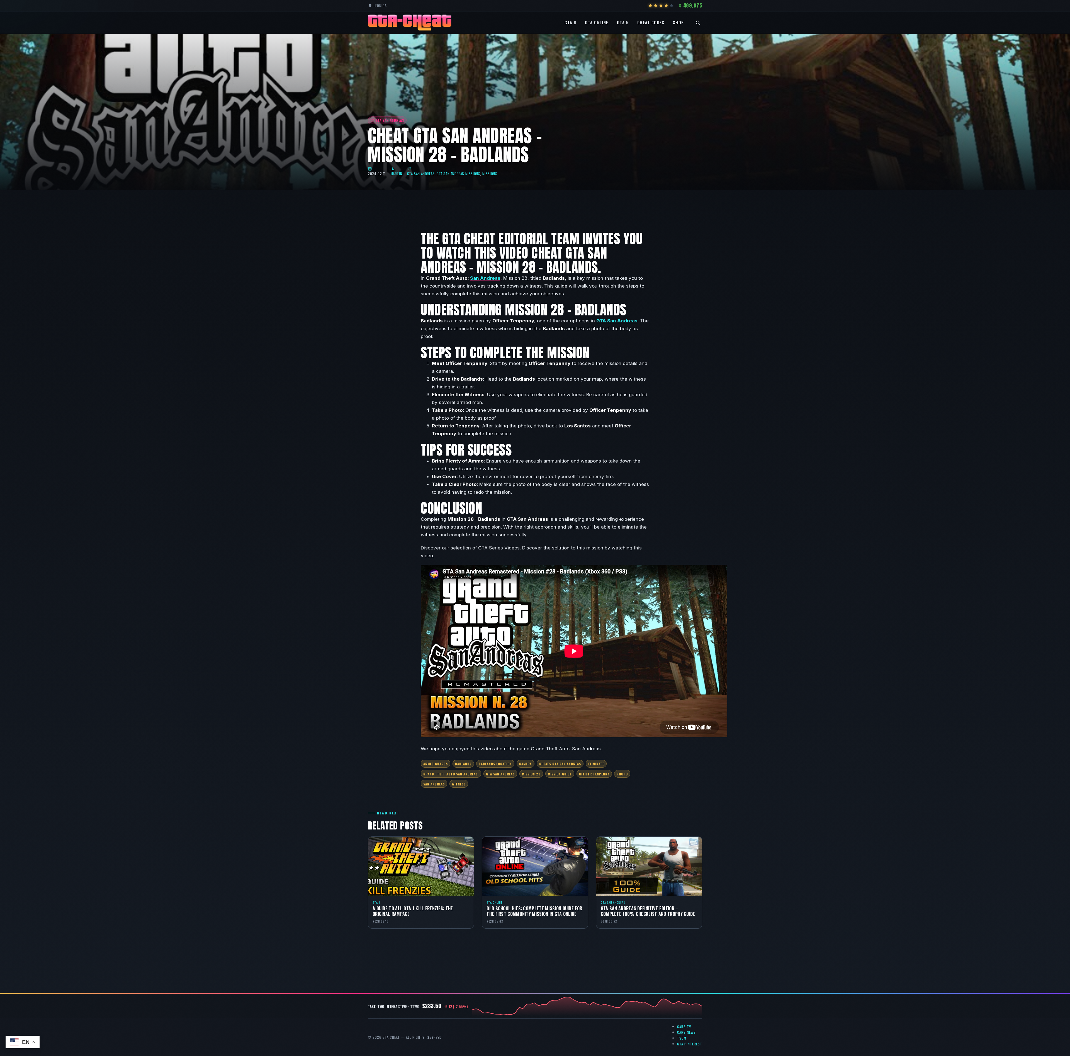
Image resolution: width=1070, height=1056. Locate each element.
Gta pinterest (689, 1044)
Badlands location (495, 763)
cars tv (684, 1026)
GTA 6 (571, 22)
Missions (489, 173)
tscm (681, 1038)
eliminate (596, 763)
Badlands (463, 763)
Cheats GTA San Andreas (560, 763)
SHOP (678, 22)
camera (525, 763)
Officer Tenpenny (594, 774)
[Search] (698, 22)
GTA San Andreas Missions (458, 173)
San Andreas (485, 278)
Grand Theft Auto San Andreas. (451, 774)
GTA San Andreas (421, 173)
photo (622, 774)
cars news (686, 1032)
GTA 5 (623, 22)
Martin (396, 173)
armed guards (435, 763)
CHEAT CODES (650, 22)
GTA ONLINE (596, 22)
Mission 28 (531, 774)
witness (459, 784)
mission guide (560, 774)
